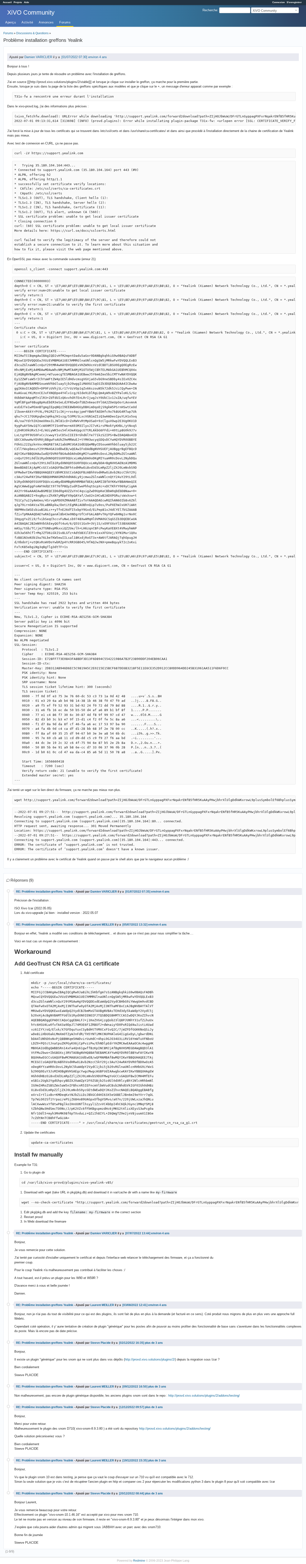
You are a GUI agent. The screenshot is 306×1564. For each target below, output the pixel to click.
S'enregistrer (294, 2)
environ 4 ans (97, 57)
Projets (18, 2)
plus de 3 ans (154, 1342)
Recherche (209, 10)
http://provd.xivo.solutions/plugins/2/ (150, 1359)
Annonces (46, 22)
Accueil (7, 2)
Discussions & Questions (32, 33)
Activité (27, 22)
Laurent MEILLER (102, 924)
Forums (65, 22)
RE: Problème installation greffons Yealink (44, 891)
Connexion (278, 2)
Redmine (139, 1560)
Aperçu (10, 22)
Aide (26, 2)
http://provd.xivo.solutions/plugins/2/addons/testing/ (204, 1395)
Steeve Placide (100, 1342)
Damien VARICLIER (38, 57)
